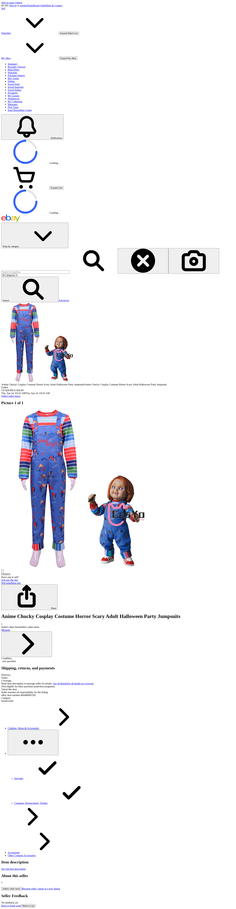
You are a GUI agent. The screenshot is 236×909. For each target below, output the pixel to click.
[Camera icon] (193, 261)
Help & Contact (54, 5)
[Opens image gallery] (2, 571)
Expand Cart (56, 188)
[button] (30, 289)
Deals (30, 5)
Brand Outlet (39, 5)
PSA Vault (13, 107)
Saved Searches (16, 87)
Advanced (64, 300)
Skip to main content (11, 2)
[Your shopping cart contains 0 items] (25, 187)
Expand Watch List (69, 33)
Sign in (13, 5)
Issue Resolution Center (20, 110)
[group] (118, 489)
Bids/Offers (13, 69)
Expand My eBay (68, 58)
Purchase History (16, 75)
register (23, 5)
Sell (3, 8)
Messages (12, 104)
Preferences (13, 98)
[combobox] (35, 272)
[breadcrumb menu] (33, 742)
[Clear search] (143, 261)
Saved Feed (14, 84)
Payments (12, 92)
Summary (12, 64)
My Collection (15, 101)
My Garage (13, 95)
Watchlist (12, 72)
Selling (11, 81)
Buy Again (13, 78)
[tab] (118, 689)
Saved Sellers (14, 90)
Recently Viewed (16, 66)
